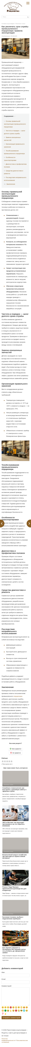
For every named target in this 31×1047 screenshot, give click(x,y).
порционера (18, 696)
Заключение (10, 184)
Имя (3, 972)
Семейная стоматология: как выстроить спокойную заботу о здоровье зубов (14, 789)
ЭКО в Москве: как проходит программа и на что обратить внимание (13, 824)
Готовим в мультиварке (8, 23)
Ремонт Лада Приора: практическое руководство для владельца (14, 888)
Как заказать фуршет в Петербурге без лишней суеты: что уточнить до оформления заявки (14, 950)
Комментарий (6, 986)
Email (3, 979)
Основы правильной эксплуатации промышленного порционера (15, 124)
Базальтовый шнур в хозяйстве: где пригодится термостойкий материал (14, 856)
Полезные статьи (20, 23)
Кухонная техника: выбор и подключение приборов (12, 918)
